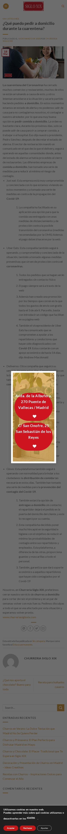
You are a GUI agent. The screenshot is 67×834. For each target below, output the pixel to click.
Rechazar (27, 828)
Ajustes (44, 828)
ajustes (31, 817)
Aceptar (11, 828)
